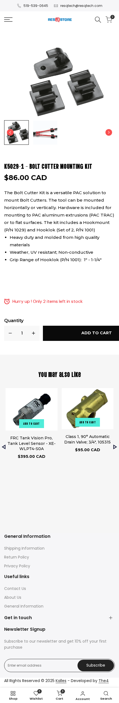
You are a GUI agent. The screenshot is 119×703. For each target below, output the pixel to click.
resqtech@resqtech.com (81, 5)
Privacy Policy (17, 566)
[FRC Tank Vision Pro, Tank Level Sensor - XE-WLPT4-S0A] (32, 410)
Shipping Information (24, 548)
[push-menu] (8, 19)
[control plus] (33, 333)
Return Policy (16, 557)
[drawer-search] (98, 20)
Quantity (14, 320)
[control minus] (10, 333)
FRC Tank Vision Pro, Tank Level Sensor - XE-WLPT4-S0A (31, 443)
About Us (12, 597)
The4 (104, 680)
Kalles (61, 680)
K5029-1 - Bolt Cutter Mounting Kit (48, 166)
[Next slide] (108, 132)
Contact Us (15, 588)
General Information (23, 606)
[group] (16, 132)
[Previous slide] (3, 447)
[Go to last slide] (10, 132)
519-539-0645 (36, 5)
